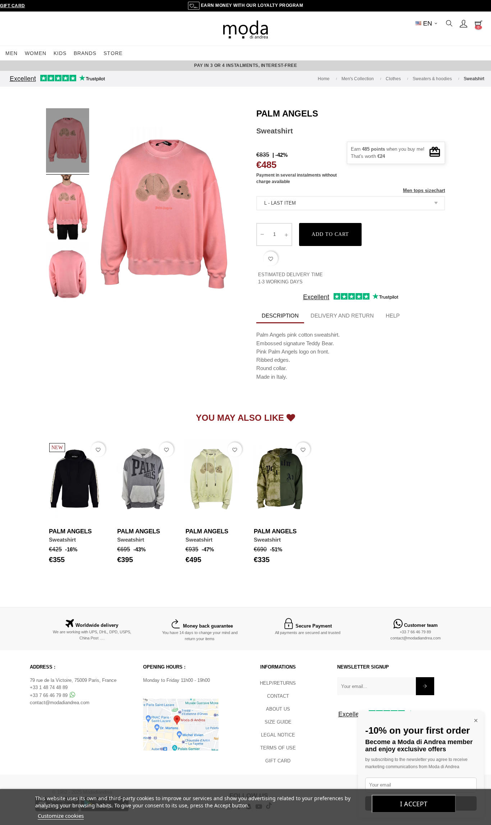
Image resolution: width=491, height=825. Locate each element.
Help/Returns (278, 683)
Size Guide (278, 722)
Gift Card (12, 5)
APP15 (292, 65)
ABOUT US (278, 709)
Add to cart (330, 234)
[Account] (463, 23)
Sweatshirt (62, 540)
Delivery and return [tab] (342, 316)
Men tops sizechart (424, 190)
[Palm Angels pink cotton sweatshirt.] (67, 141)
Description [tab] (280, 316)
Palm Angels (287, 113)
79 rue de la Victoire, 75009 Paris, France (73, 680)
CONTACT (278, 696)
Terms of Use (278, 748)
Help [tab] (393, 316)
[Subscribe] (425, 686)
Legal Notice (278, 735)
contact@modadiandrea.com (415, 638)
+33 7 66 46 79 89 (415, 632)
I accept (413, 803)
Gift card (277, 761)
